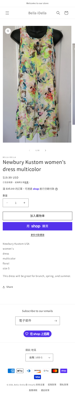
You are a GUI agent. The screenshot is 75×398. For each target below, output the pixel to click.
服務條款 (33, 390)
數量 (5, 195)
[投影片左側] (29, 150)
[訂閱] (56, 321)
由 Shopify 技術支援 (34, 384)
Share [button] (9, 286)
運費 (26, 182)
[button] (7, 13)
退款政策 (52, 384)
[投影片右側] (46, 150)
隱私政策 (64, 384)
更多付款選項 (37, 235)
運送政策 (45, 390)
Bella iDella (19, 384)
